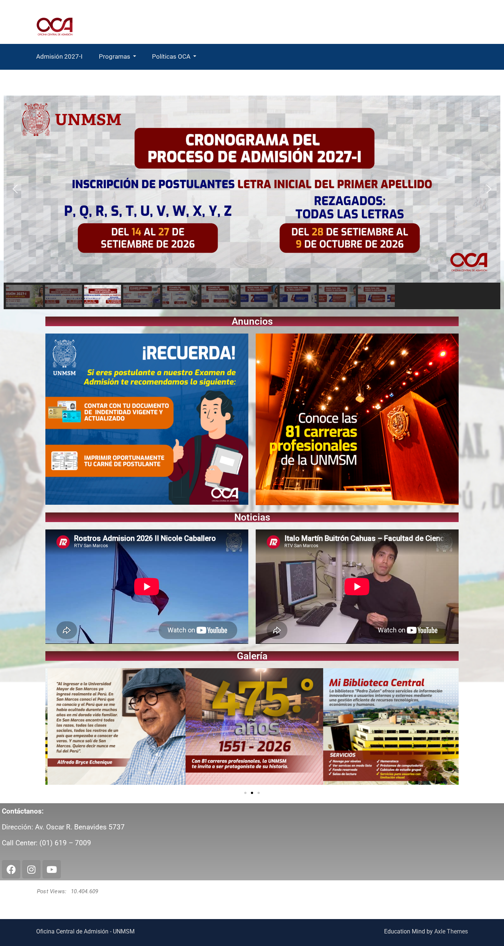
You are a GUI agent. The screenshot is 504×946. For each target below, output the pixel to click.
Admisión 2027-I (59, 56)
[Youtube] (51, 869)
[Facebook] (11, 869)
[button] (15, 189)
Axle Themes (451, 931)
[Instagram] (31, 869)
